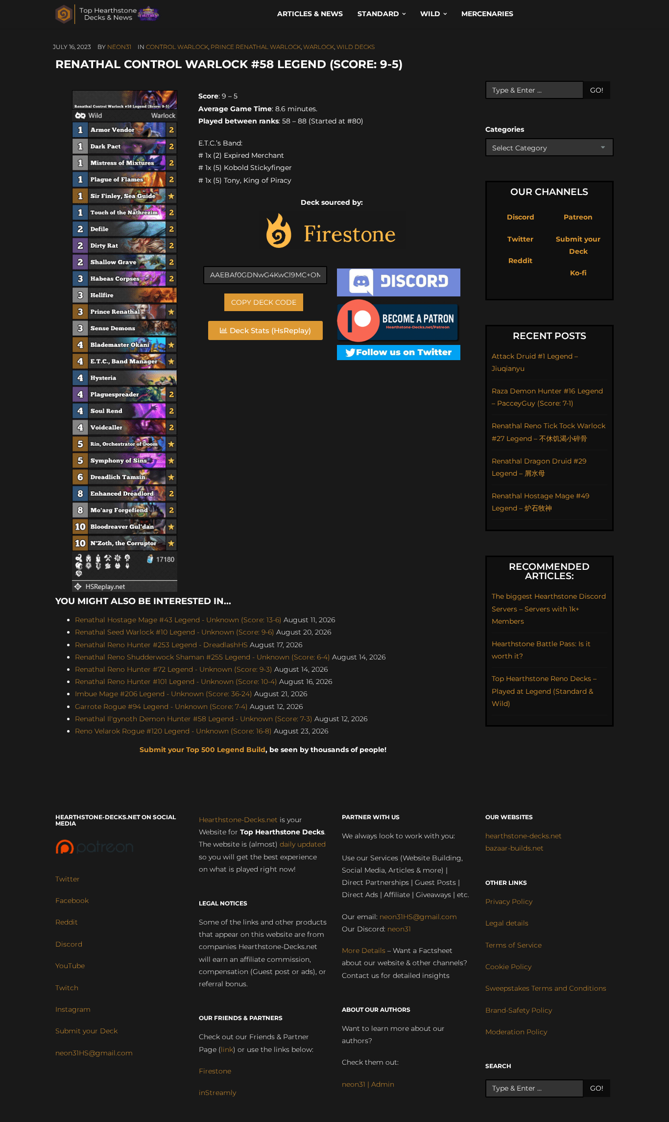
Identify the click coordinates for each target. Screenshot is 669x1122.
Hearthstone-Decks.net (238, 819)
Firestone (215, 1071)
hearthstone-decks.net (523, 835)
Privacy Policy (508, 901)
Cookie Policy (508, 966)
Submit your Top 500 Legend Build (202, 749)
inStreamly (217, 1092)
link (227, 1049)
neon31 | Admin (368, 1084)
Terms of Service (513, 945)
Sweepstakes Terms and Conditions (545, 988)
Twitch (66, 987)
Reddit (520, 260)
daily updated (303, 844)
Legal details (506, 923)
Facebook (72, 900)
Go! (596, 90)
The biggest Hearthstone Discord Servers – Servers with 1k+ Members (549, 608)
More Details (363, 950)
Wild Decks (355, 46)
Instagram (73, 1009)
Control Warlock (177, 46)
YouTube (70, 965)
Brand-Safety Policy (518, 1010)
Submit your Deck (86, 1030)
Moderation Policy (516, 1031)
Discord (520, 217)
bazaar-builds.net (514, 848)
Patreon (578, 217)
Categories (504, 129)
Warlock (318, 46)
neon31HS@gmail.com (94, 1053)
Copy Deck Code (263, 302)
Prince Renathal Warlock (256, 46)
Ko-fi (578, 272)
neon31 (119, 46)
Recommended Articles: (549, 571)
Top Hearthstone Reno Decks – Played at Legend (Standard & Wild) (544, 690)
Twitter (520, 239)
